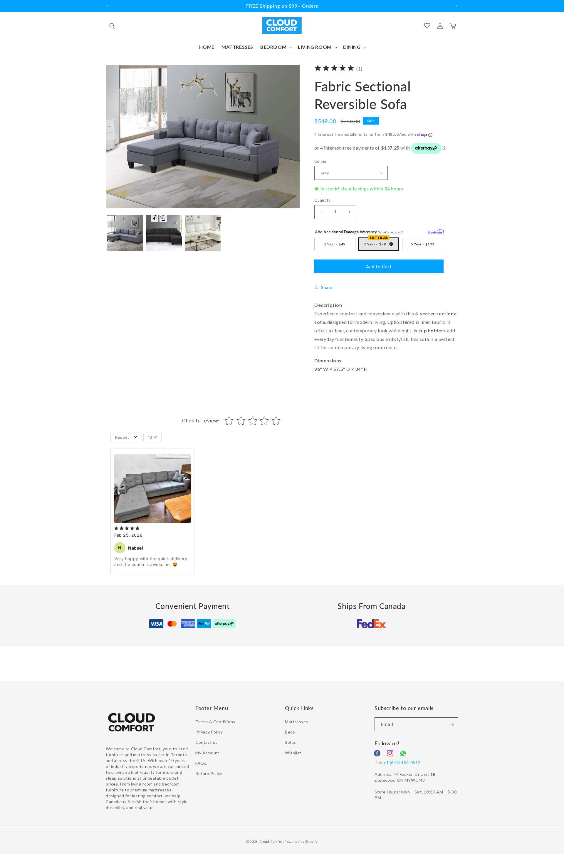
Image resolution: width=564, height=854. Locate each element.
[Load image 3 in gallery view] (203, 233)
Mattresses (296, 721)
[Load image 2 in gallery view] (164, 233)
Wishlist (293, 752)
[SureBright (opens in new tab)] (436, 231)
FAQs (200, 763)
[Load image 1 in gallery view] (125, 233)
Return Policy (208, 773)
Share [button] (327, 287)
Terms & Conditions (215, 721)
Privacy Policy (209, 731)
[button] (112, 25)
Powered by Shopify (301, 841)
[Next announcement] (456, 6)
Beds (290, 731)
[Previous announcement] (107, 6)
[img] (334, 69)
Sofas (290, 742)
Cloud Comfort (271, 841)
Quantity (322, 200)
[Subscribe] (451, 724)
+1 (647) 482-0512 (401, 762)
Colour (320, 161)
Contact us (206, 742)
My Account (207, 752)
